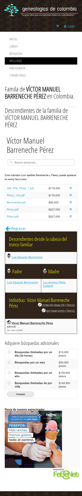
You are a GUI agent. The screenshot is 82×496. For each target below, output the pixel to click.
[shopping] (58, 26)
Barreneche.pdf (16, 202)
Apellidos (16, 61)
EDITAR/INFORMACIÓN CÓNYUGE (58, 305)
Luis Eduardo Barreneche (27, 257)
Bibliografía (17, 68)
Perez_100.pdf (16, 195)
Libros (14, 46)
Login (71, 26)
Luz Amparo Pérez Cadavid (54, 284)
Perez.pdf (12, 209)
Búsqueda (16, 54)
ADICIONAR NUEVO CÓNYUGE (60, 311)
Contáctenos (18, 75)
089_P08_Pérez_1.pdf (20, 188)
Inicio (13, 39)
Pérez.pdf (12, 216)
